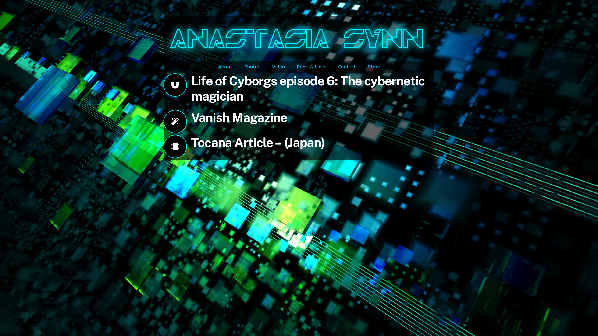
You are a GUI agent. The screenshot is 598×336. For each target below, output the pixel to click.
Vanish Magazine (239, 117)
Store (374, 67)
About (225, 67)
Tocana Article (233, 142)
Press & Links (311, 67)
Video (278, 67)
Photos (252, 67)
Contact (347, 67)
